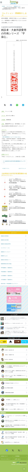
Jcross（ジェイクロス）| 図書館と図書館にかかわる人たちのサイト (14, 2)
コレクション (9, 6)
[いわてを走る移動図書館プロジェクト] (3, 341)
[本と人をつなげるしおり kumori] (17, 341)
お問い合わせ (18, 459)
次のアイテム (21, 168)
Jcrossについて (4, 456)
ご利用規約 (17, 456)
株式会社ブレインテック (22, 462)
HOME (3, 6)
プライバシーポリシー (5, 459)
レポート (2, 396)
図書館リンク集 (14, 299)
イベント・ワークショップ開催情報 (14, 307)
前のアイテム (6, 168)
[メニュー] (2, 2)
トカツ (2, 429)
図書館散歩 (3, 412)
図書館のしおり (17, 6)
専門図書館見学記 (4, 379)
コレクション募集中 (14, 290)
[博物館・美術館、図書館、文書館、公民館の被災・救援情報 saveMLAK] (10, 341)
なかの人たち (3, 346)
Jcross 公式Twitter (13, 450)
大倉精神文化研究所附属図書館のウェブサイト (14, 161)
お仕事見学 (3, 363)
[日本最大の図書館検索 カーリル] (24, 341)
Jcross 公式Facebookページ (7, 450)
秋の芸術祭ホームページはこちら (11, 137)
